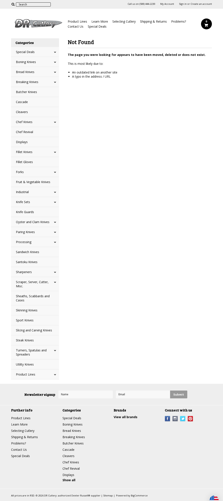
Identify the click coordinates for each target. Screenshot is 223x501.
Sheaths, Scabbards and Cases (33, 298)
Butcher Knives (26, 92)
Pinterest (190, 418)
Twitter (183, 418)
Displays (22, 142)
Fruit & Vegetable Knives (33, 182)
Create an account (201, 3)
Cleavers (22, 112)
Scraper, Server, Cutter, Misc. (32, 284)
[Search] (13, 4)
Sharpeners (24, 272)
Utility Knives (25, 364)
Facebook (167, 418)
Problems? (178, 21)
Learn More (99, 21)
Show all (69, 480)
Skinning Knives (26, 310)
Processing (23, 242)
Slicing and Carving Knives (34, 330)
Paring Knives (25, 232)
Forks (20, 172)
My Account (167, 3)
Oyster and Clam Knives (32, 222)
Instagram (175, 418)
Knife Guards (25, 212)
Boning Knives (26, 62)
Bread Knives (25, 72)
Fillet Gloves (24, 162)
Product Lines (77, 21)
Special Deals (97, 26)
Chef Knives (24, 122)
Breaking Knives (27, 82)
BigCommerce (139, 495)
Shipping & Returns (153, 21)
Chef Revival (24, 132)
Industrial (22, 192)
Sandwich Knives (27, 252)
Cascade (22, 102)
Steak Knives (25, 340)
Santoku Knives (26, 262)
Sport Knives (25, 320)
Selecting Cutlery (124, 21)
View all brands (125, 417)
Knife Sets (23, 202)
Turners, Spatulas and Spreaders (31, 352)
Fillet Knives (24, 152)
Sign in (183, 3)
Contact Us (75, 26)
